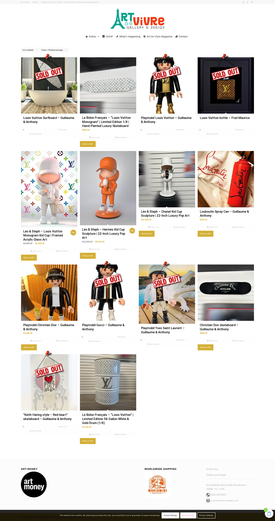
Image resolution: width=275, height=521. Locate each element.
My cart (35, 2)
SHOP (109, 36)
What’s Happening (129, 36)
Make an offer (87, 144)
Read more (63, 130)
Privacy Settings (206, 515)
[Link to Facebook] (247, 2)
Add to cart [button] (95, 137)
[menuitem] (26, 2)
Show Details (36, 134)
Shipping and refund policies (52, 2)
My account (25, 2)
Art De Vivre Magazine (159, 36)
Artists (92, 36)
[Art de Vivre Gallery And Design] (138, 18)
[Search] (253, 35)
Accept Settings (170, 515)
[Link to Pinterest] (252, 2)
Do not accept (188, 515)
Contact (183, 36)
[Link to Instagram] (243, 2)
